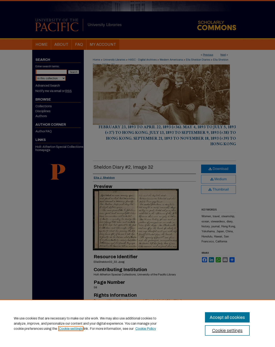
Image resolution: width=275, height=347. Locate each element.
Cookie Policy (145, 328)
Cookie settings (71, 328)
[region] (137, 323)
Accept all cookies (227, 317)
